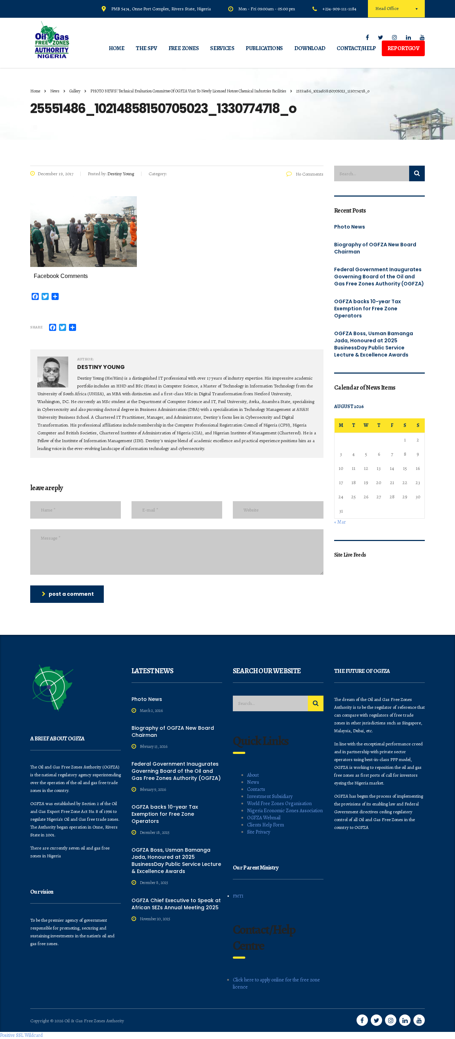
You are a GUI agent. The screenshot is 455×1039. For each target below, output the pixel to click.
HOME (116, 48)
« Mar (340, 522)
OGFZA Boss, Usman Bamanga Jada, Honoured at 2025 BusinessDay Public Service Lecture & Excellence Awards (373, 344)
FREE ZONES (183, 48)
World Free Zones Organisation (279, 803)
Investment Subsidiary (270, 796)
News (253, 782)
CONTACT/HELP (356, 48)
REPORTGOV (403, 48)
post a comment (71, 594)
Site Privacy (258, 832)
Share (36, 327)
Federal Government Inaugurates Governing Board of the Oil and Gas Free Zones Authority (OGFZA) (379, 276)
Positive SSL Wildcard (21, 1035)
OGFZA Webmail (263, 817)
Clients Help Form (265, 824)
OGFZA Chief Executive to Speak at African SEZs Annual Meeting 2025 (176, 904)
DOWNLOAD (310, 48)
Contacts (256, 789)
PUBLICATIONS (264, 48)
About (253, 775)
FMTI (238, 896)
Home (35, 91)
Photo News (349, 226)
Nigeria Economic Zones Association (285, 810)
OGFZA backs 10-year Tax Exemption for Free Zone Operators (367, 308)
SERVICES (222, 48)
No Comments (309, 174)
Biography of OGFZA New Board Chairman (375, 248)
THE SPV (146, 48)
